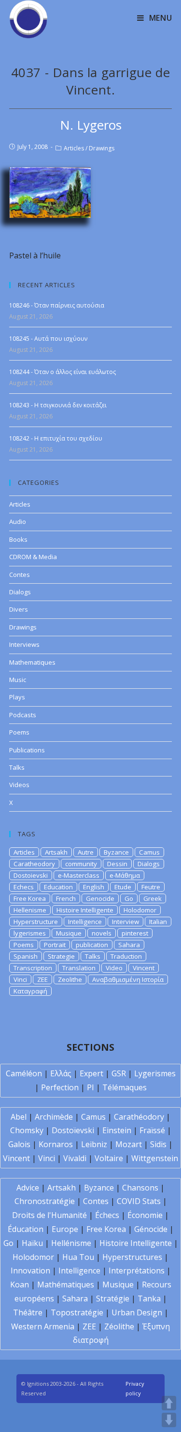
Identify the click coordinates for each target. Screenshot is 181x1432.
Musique (69, 933)
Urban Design (136, 1312)
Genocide (100, 898)
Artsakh (56, 852)
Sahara (129, 944)
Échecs (107, 1215)
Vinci (20, 979)
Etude (122, 887)
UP (169, 1403)
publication (92, 944)
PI (90, 1087)
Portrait (55, 944)
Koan (19, 1284)
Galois (19, 1144)
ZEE (42, 979)
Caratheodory (34, 863)
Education (58, 887)
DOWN (169, 1420)
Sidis (158, 1144)
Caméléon (24, 1073)
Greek (152, 898)
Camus (149, 852)
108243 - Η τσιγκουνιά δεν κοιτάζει (58, 405)
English (93, 887)
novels (101, 933)
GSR (118, 1073)
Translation (79, 968)
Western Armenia (42, 1326)
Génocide (150, 1229)
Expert (91, 1073)
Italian (158, 921)
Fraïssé (152, 1130)
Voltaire (109, 1158)
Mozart (128, 1144)
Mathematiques (32, 662)
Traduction (126, 956)
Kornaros (56, 1144)
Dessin (117, 863)
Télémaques (124, 1087)
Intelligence (85, 921)
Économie (145, 1215)
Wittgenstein (154, 1158)
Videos (19, 784)
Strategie (61, 956)
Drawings (101, 148)
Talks (17, 767)
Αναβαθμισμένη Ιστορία (128, 979)
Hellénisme (71, 1243)
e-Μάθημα (125, 875)
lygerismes (30, 933)
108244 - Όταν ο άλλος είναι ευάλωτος (62, 372)
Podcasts (22, 714)
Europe (65, 1229)
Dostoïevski (73, 1130)
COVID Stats (139, 1201)
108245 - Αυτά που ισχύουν (48, 339)
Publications (27, 750)
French (66, 898)
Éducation (25, 1229)
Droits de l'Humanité (49, 1215)
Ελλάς (60, 1073)
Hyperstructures (132, 1257)
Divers (18, 609)
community (81, 863)
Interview (125, 921)
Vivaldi (74, 1158)
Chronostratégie (44, 1201)
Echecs (24, 887)
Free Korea (30, 898)
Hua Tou (78, 1257)
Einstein (116, 1130)
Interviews (24, 644)
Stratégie (112, 1298)
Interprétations (137, 1270)
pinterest (135, 933)
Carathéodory (139, 1116)
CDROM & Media (33, 556)
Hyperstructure (36, 921)
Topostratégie (77, 1312)
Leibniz (94, 1144)
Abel (19, 1116)
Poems (19, 732)
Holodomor (140, 910)
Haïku (32, 1243)
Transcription (33, 968)
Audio (17, 521)
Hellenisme (30, 910)
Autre (86, 852)
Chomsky (26, 1130)
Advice (27, 1187)
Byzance (116, 852)
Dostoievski (31, 875)
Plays (17, 697)
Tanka (149, 1298)
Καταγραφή (30, 991)
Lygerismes (155, 1073)
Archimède (54, 1116)
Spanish (26, 956)
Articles (74, 148)
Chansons (140, 1187)
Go (129, 898)
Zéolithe (119, 1326)
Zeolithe (70, 979)
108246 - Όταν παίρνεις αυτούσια (56, 305)
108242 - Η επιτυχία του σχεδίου (55, 438)
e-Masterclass (78, 875)
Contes (19, 574)
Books (18, 539)
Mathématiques (65, 1284)
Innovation (30, 1270)
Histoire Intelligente (84, 910)
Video (114, 968)
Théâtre (27, 1312)
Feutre (150, 887)
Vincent (143, 968)
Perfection (60, 1087)
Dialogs (20, 592)
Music (17, 679)
